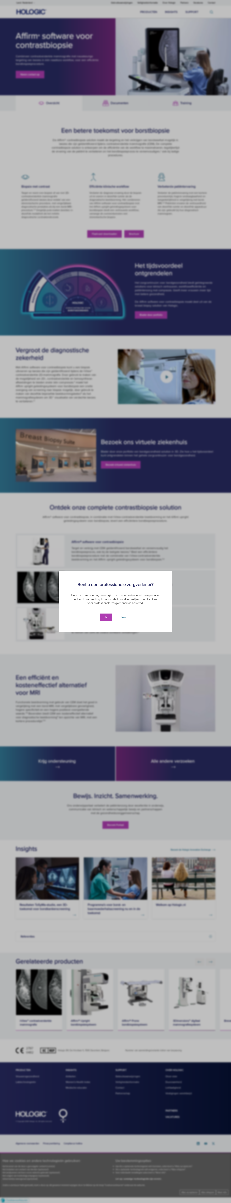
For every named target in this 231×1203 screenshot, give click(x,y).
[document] (115, 601)
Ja (106, 617)
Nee (123, 617)
